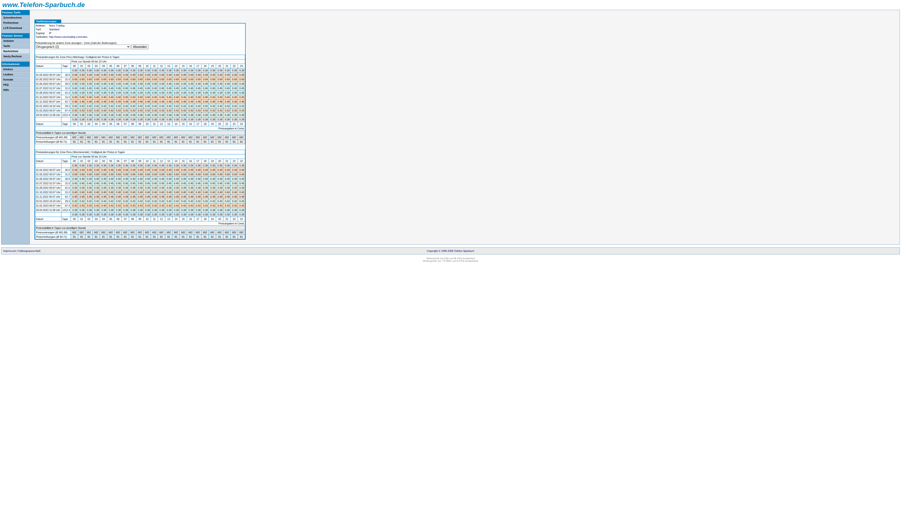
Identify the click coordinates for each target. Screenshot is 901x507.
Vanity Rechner (12, 56)
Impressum (9, 251)
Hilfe (6, 89)
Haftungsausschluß (29, 251)
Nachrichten (10, 51)
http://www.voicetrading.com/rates (68, 36)
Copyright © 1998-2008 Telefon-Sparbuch (450, 251)
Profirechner (11, 22)
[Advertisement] (264, 46)
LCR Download (12, 28)
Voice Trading (57, 25)
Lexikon (8, 74)
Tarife (6, 46)
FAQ (6, 84)
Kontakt (8, 79)
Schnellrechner (12, 17)
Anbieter (8, 40)
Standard (54, 29)
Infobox (8, 69)
